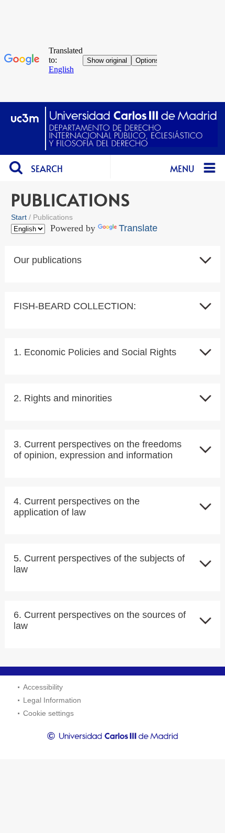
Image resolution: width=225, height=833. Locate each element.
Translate (138, 228)
